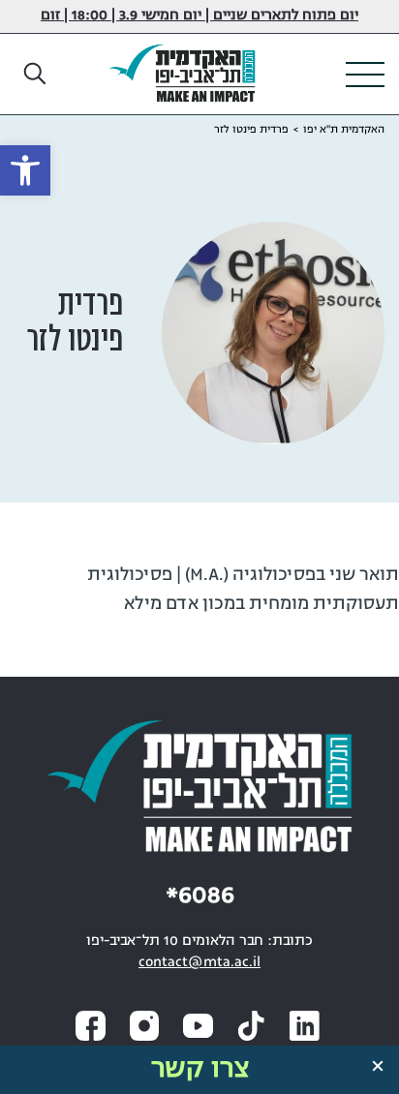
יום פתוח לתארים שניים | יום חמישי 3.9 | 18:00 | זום (199, 16)
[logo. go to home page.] (189, 74)
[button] (36, 74)
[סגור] (377, 1065)
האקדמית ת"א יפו (343, 130)
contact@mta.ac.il (199, 963)
